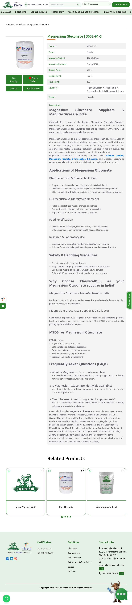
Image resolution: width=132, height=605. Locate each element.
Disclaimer (73, 548)
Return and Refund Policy (80, 562)
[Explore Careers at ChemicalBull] (3, 306)
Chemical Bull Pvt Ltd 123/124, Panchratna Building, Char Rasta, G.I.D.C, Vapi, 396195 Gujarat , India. (113, 553)
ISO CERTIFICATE (45, 553)
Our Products (19, 24)
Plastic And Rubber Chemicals (84, 12)
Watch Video (34, 79)
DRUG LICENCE (44, 548)
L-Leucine (92, 159)
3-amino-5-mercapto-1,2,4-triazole (106, 507)
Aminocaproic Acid (66, 507)
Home (9, 24)
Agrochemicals (39, 12)
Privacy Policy (74, 557)
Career (71, 567)
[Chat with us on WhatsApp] (6, 598)
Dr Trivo (31, 5)
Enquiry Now (120, 4)
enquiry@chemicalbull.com (111, 565)
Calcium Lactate (114, 155)
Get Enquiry (13, 79)
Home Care (20, 12)
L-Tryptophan (79, 159)
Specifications (33, 88)
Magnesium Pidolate (59, 159)
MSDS (14, 88)
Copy (101, 568)
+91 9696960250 (110, 573)
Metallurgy (57, 12)
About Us (40, 5)
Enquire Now (129, 300)
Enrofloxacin (25, 507)
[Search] (78, 5)
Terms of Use (74, 553)
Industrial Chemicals (115, 12)
